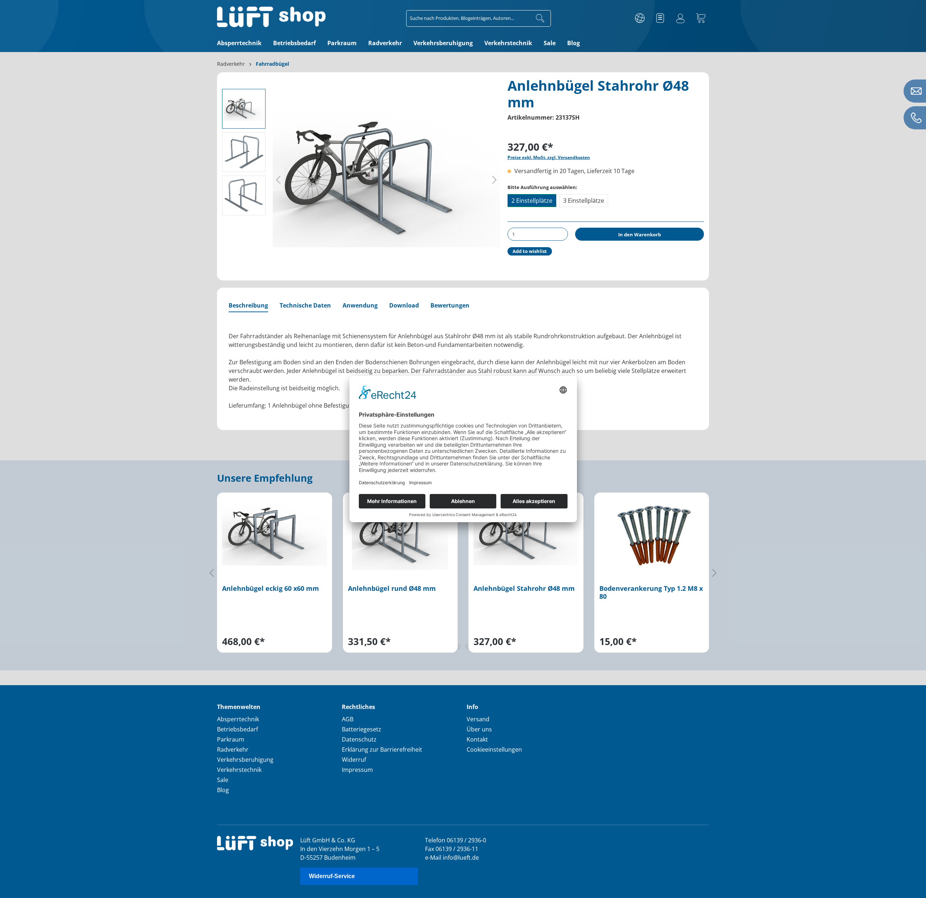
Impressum (357, 770)
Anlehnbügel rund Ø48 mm (392, 588)
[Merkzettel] (660, 18)
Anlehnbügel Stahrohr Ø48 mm (524, 588)
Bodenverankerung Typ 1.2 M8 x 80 (651, 592)
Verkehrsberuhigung (245, 760)
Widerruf (354, 760)
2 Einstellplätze (531, 201)
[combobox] (468, 18)
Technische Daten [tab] (305, 305)
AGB (347, 719)
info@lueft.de (461, 858)
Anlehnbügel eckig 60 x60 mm (270, 588)
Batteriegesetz (361, 729)
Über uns (479, 729)
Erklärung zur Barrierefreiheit (382, 749)
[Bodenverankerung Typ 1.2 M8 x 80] (651, 534)
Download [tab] (404, 305)
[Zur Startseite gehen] (271, 17)
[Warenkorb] (700, 18)
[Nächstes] (494, 179)
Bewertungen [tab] (450, 305)
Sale (222, 780)
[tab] (248, 305)
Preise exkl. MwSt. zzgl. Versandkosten (548, 157)
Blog (223, 790)
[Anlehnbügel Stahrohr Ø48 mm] (525, 534)
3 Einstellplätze (583, 201)
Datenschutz (359, 739)
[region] (463, 573)
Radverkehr (233, 749)
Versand (478, 719)
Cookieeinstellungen (494, 749)
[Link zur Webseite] (640, 18)
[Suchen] (540, 18)
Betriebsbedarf (237, 729)
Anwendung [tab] (360, 305)
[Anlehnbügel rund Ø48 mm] (400, 534)
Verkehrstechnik (239, 770)
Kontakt (477, 739)
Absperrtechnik (238, 719)
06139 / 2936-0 (466, 840)
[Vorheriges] (278, 179)
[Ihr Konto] (680, 18)
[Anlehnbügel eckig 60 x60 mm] (274, 534)
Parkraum (230, 739)
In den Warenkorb (639, 234)
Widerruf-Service (332, 876)
